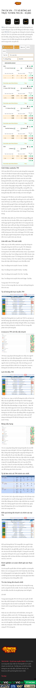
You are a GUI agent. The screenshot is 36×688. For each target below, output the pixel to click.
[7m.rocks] (18, 3)
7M (2, 27)
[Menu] (2, 3)
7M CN (6, 32)
